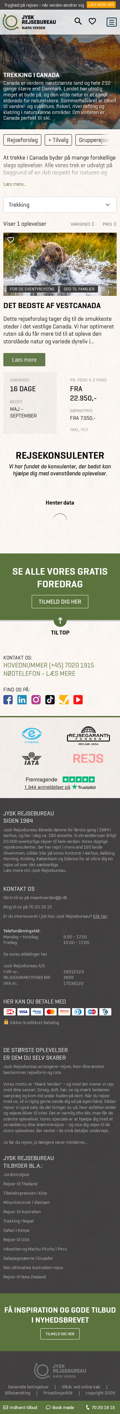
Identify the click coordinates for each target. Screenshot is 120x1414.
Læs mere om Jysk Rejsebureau (34, 870)
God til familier (79, 289)
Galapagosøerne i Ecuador (28, 1258)
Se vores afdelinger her (25, 954)
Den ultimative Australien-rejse (33, 1267)
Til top (60, 632)
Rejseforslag (22, 140)
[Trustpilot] (64, 699)
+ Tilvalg (58, 140)
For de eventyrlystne (32, 289)
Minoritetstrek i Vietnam (26, 1202)
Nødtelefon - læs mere (39, 673)
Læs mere (24, 359)
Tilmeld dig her (60, 601)
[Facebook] (8, 699)
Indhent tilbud (23, 1407)
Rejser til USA (16, 1239)
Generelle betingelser (28, 1387)
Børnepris (81, 410)
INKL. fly (79, 429)
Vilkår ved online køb (81, 1387)
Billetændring (17, 1393)
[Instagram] (36, 699)
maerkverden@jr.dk (48, 897)
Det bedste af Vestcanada (52, 305)
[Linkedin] (22, 699)
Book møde (63, 1407)
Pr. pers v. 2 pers (88, 380)
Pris (107, 224)
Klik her (100, 916)
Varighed (80, 224)
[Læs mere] (60, 264)
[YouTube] (78, 699)
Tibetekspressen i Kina (25, 1193)
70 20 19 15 (103, 1407)
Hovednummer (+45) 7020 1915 (48, 665)
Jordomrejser (16, 1174)
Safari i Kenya (16, 1230)
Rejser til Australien (22, 1212)
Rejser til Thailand (20, 1184)
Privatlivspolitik (58, 1393)
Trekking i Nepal (18, 1221)
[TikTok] (50, 699)
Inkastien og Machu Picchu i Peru (35, 1249)
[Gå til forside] (29, 22)
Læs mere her (101, 4)
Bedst (16, 402)
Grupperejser (94, 140)
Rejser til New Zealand (24, 1277)
